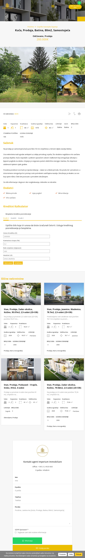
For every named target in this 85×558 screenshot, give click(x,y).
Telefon (18, 497)
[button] (52, 6)
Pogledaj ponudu (21, 301)
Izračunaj (18, 263)
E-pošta (18, 487)
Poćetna (30, 27)
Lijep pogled (37, 193)
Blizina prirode (11, 193)
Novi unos (8, 263)
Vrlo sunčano (11, 198)
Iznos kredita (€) (10, 233)
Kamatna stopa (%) (11, 240)
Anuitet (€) (7, 255)
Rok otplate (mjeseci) (12, 248)
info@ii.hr (46, 470)
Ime (16, 477)
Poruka (17, 507)
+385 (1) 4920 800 (45, 466)
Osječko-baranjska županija (47, 27)
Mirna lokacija (63, 193)
